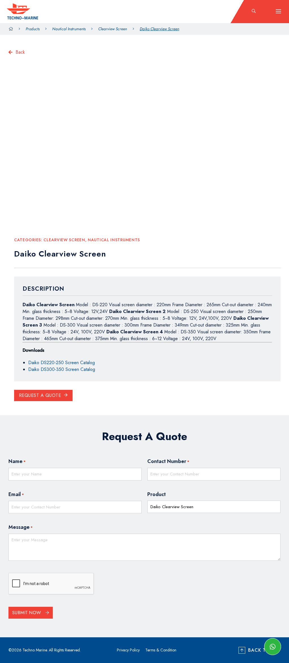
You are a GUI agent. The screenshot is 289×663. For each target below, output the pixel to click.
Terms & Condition (160, 650)
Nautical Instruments (69, 29)
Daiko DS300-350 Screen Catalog (61, 369)
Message (20, 527)
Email (16, 494)
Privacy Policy (128, 650)
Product (156, 494)
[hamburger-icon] (278, 11)
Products (33, 29)
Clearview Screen (112, 29)
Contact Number (168, 461)
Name (17, 461)
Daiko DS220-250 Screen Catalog (61, 362)
